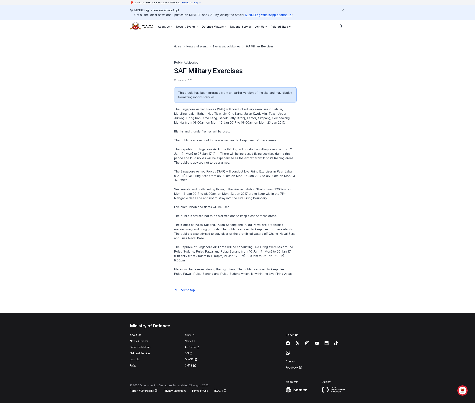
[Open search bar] (340, 26)
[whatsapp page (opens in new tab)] (288, 353)
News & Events (139, 341)
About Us (135, 334)
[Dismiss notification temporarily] (342, 10)
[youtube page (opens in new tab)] (317, 343)
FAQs (133, 365)
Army (190, 335)
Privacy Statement (175, 390)
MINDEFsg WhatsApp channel (268, 15)
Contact (290, 361)
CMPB (190, 365)
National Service (241, 26)
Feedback (294, 367)
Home (177, 46)
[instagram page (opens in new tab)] (307, 343)
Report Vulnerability (142, 391)
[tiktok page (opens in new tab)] (336, 343)
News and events (197, 46)
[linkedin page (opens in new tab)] (326, 343)
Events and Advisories (226, 46)
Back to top (186, 290)
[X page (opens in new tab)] (297, 343)
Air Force (192, 347)
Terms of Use (200, 390)
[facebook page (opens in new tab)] (288, 343)
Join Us (134, 359)
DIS (189, 353)
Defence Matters (140, 347)
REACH (220, 391)
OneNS (191, 359)
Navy (190, 341)
